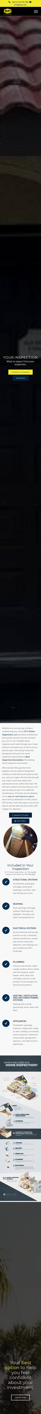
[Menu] (35, 11)
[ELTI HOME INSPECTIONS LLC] (17, 11)
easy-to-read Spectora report (21, 796)
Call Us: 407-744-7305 (20, 2)
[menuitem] (35, 11)
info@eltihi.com (20, 5)
